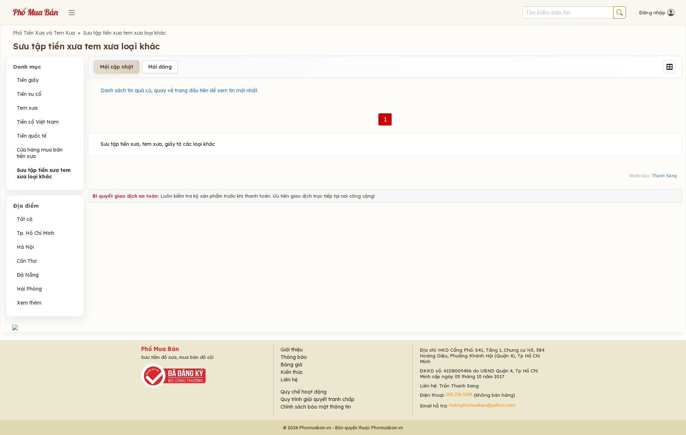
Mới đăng (160, 67)
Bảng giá (291, 364)
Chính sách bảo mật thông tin (315, 407)
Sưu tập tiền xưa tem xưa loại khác (124, 33)
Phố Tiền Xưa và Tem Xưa (44, 33)
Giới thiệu (291, 349)
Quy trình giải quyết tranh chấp (317, 399)
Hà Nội (25, 247)
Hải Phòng (29, 289)
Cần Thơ (27, 261)
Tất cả (25, 219)
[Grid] (670, 67)
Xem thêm (29, 303)
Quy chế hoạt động (303, 392)
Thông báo (293, 357)
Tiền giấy (28, 80)
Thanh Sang (664, 175)
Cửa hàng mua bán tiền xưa (40, 153)
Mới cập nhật (116, 67)
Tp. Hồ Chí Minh (35, 233)
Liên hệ (289, 379)
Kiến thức (291, 372)
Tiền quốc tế (31, 136)
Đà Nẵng (28, 275)
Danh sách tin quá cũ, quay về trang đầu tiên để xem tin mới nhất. (179, 90)
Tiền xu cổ (29, 94)
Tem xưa (27, 108)
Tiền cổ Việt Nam (38, 122)
